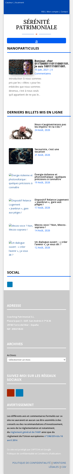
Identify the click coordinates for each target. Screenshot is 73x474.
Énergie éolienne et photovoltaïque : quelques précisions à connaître (50, 177)
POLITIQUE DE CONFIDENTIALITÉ (31, 462)
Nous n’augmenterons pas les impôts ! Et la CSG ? (50, 125)
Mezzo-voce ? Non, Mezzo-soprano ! (50, 226)
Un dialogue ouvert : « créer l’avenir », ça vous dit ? (51, 243)
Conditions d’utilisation (49, 453)
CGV (63, 466)
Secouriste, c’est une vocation (47, 150)
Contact (64, 11)
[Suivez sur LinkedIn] (10, 284)
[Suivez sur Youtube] (10, 393)
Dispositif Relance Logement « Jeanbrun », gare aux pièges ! (52, 202)
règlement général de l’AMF (25, 432)
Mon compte (53, 11)
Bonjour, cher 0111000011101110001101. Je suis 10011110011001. (52, 63)
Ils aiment (19, 2)
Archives (11, 355)
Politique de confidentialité (20, 453)
